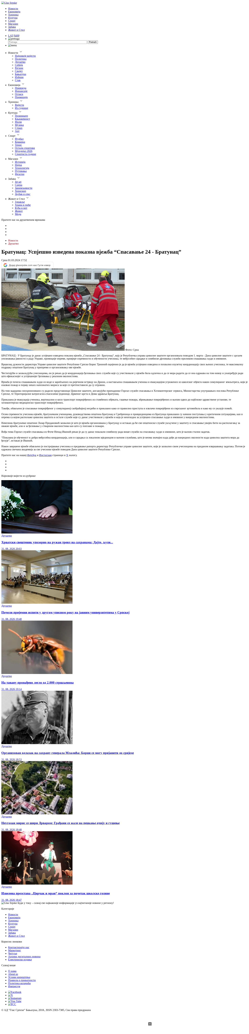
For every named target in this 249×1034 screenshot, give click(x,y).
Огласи (19, 94)
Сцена (18, 184)
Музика (19, 125)
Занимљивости (23, 188)
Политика (20, 58)
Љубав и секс (22, 194)
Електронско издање (20, 959)
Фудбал (19, 138)
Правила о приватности (22, 980)
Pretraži (93, 42)
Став (17, 80)
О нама (12, 971)
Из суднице (21, 108)
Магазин (13, 23)
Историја (20, 161)
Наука (18, 164)
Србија (19, 65)
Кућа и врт (21, 208)
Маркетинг (14, 950)
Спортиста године (25, 154)
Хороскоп (20, 191)
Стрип (18, 128)
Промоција (21, 97)
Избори (19, 77)
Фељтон (19, 174)
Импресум (14, 986)
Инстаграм (45, 455)
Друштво (20, 61)
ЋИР (16, 35)
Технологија (22, 168)
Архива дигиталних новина (24, 956)
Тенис (18, 145)
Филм (18, 121)
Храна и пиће (23, 204)
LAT (10, 35)
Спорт (11, 20)
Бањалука (20, 74)
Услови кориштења (19, 977)
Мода (18, 214)
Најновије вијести (25, 55)
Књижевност (22, 118)
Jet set (18, 181)
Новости (13, 8)
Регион (19, 68)
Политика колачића (19, 983)
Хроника (13, 14)
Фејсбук (31, 455)
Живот (19, 211)
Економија (14, 11)
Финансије (21, 91)
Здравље (20, 201)
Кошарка (20, 141)
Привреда (20, 88)
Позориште (21, 115)
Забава (12, 26)
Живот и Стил (16, 29)
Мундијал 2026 (23, 151)
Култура (12, 17)
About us (13, 974)
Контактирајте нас (18, 947)
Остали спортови (25, 148)
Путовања (21, 171)
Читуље (12, 953)
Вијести (19, 105)
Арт (17, 131)
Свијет (19, 71)
